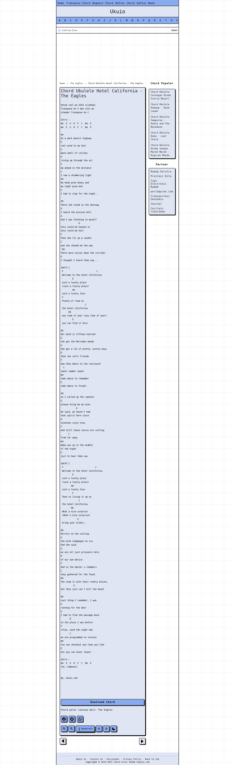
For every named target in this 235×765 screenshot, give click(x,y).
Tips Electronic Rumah (159, 183)
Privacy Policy (132, 759)
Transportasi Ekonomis (160, 198)
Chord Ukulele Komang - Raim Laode (160, 108)
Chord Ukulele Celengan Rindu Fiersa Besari (161, 95)
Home (61, 3)
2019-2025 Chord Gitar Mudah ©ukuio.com (125, 762)
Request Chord (102, 3)
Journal (156, 203)
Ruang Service (161, 171)
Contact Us (96, 759)
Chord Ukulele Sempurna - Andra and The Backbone (160, 121)
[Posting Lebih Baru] (63, 741)
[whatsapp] (80, 719)
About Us (81, 759)
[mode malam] (113, 728)
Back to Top (152, 759)
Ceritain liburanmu (158, 210)
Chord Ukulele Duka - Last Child (160, 136)
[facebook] (64, 719)
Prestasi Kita (161, 176)
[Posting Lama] (142, 741)
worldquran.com (162, 191)
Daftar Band (145, 3)
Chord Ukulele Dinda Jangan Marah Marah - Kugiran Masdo (160, 150)
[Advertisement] (117, 58)
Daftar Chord (125, 3)
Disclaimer (113, 759)
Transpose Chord (78, 3)
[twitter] (72, 719)
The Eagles (105, 709)
